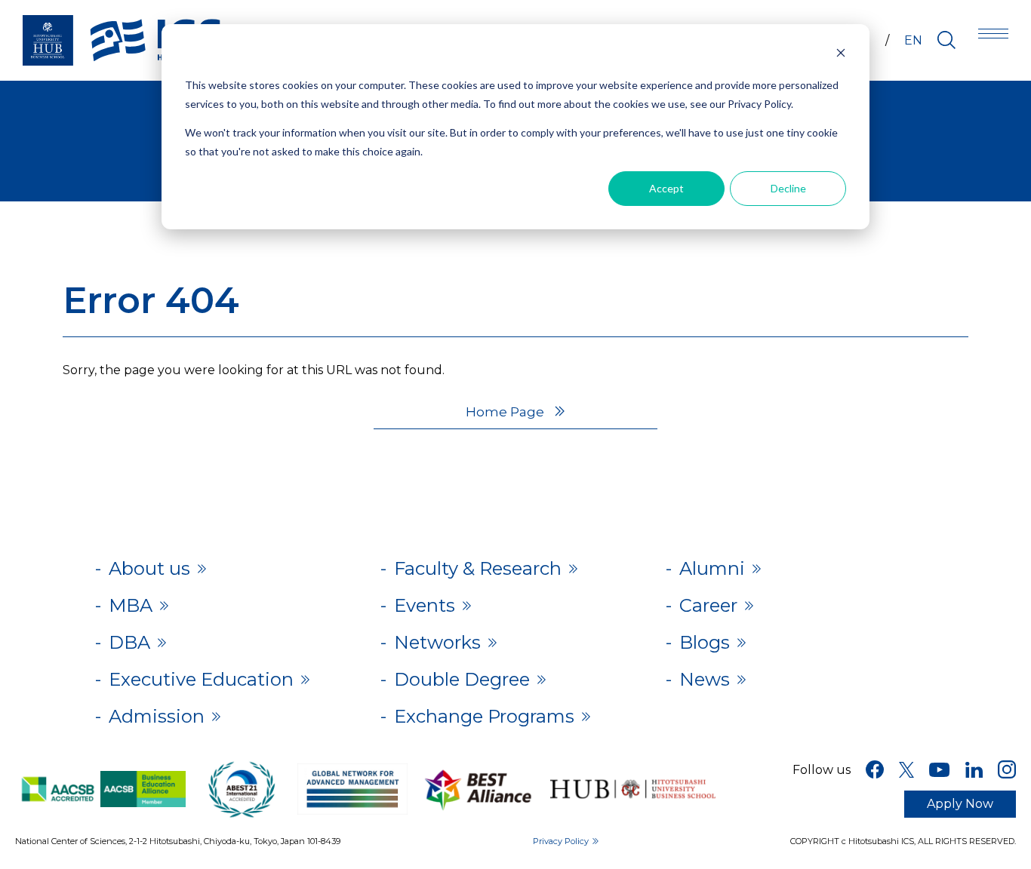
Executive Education (201, 679)
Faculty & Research (478, 568)
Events (424, 605)
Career (708, 605)
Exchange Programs (484, 716)
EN (913, 40)
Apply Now (960, 804)
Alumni (712, 568)
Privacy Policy (561, 841)
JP (862, 40)
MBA (130, 605)
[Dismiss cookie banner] (841, 57)
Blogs (704, 642)
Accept (666, 188)
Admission (157, 716)
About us (149, 568)
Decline (788, 188)
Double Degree (462, 679)
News (704, 679)
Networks (437, 642)
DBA (129, 642)
